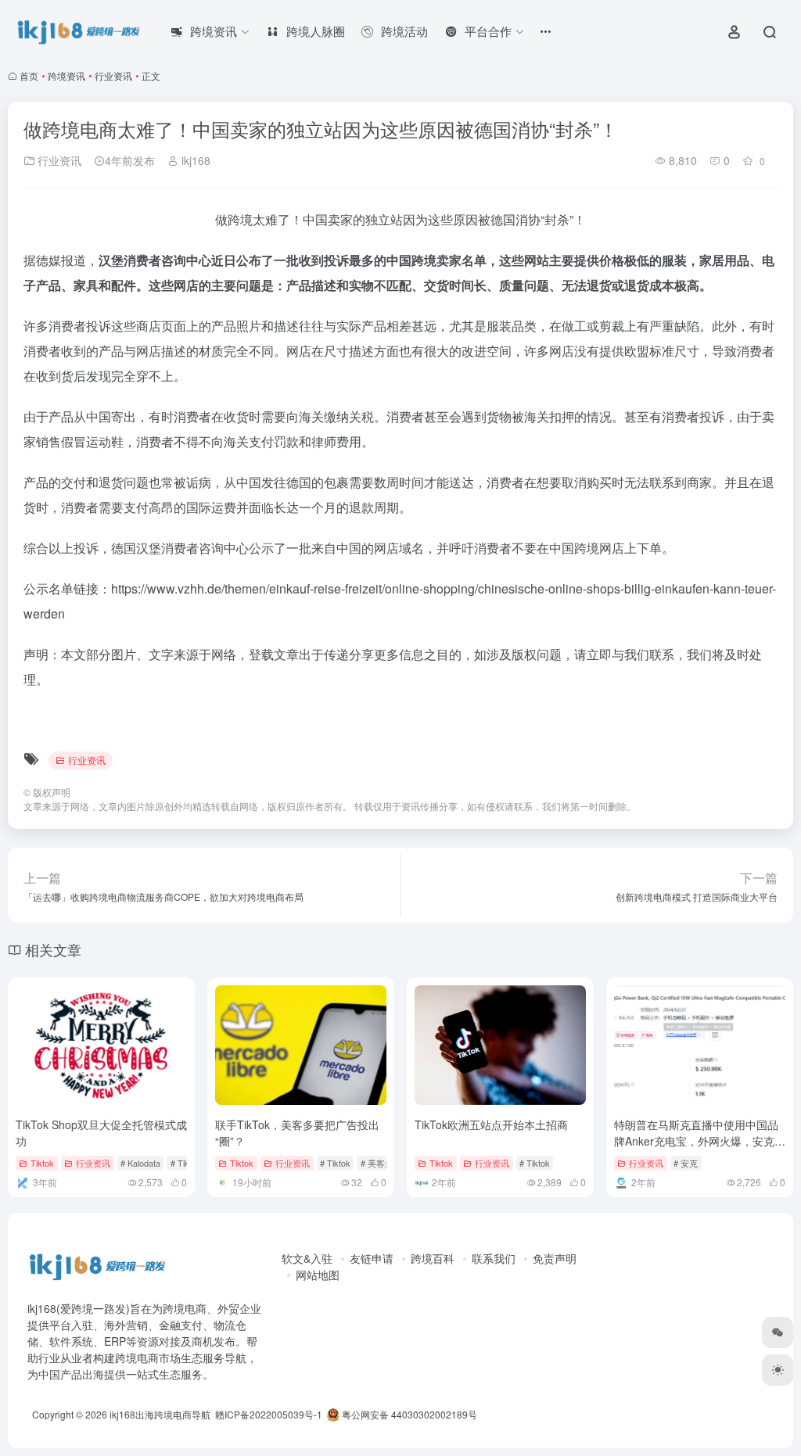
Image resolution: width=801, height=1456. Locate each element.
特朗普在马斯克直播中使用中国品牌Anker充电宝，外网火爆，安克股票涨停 (699, 1141)
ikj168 (194, 160)
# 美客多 (377, 1163)
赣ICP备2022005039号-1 (267, 1414)
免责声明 (555, 1258)
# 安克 (685, 1163)
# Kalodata (140, 1163)
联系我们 (493, 1258)
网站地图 (317, 1274)
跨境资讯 (66, 75)
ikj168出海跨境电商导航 (160, 1414)
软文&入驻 (307, 1258)
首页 (29, 75)
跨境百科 (432, 1258)
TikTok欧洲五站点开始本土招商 (491, 1124)
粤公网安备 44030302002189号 (408, 1414)
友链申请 (371, 1258)
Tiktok (42, 1163)
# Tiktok (335, 1163)
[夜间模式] (777, 1370)
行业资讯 (113, 75)
